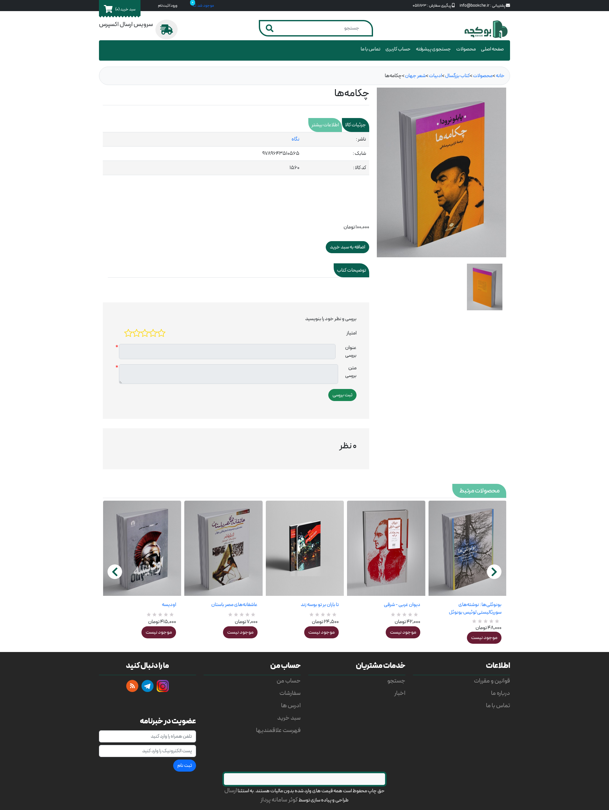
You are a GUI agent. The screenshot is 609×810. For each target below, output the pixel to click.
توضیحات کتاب (351, 270)
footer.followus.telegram (147, 686)
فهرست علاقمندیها (278, 730)
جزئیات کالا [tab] (355, 125)
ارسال (230, 790)
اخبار (399, 693)
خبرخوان (132, 686)
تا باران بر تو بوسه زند (320, 605)
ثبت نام (184, 765)
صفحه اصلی (492, 49)
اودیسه (169, 605)
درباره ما (500, 693)
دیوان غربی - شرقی (402, 605)
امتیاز (351, 333)
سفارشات (290, 693)
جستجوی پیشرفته (433, 49)
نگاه (295, 139)
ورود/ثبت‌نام (167, 6)
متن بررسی (351, 371)
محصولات (466, 49)
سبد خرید (289, 718)
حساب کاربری (398, 49)
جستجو (396, 681)
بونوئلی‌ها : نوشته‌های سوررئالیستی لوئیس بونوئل (475, 608)
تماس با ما (370, 49)
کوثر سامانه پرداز (279, 800)
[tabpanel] (236, 153)
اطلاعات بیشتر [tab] (325, 125)
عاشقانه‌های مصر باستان (234, 605)
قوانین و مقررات (492, 681)
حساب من (289, 681)
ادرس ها (291, 705)
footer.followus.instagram (163, 686)
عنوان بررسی (351, 351)
